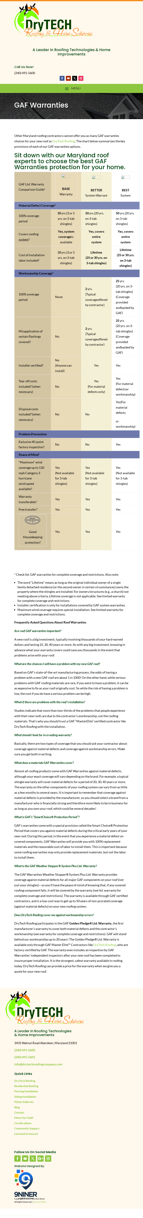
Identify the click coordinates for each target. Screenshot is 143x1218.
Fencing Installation (26, 1091)
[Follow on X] (74, 78)
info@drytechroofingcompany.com (38, 1064)
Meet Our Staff (23, 1117)
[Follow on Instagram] (80, 78)
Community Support (26, 1128)
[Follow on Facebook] (62, 78)
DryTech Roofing (63, 141)
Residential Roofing (26, 1086)
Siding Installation (25, 1096)
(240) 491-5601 (24, 1057)
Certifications (22, 1123)
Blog (17, 1107)
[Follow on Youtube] (68, 78)
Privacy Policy (40, 1202)
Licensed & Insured (26, 1133)
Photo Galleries (23, 1101)
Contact (19, 1112)
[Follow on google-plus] (40, 1158)
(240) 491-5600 (24, 1050)
